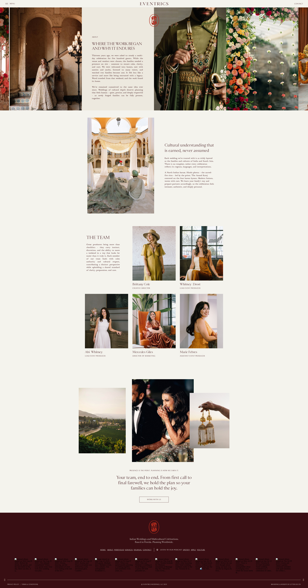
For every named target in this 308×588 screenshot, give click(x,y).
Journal (138, 550)
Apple (193, 550)
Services (129, 550)
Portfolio (119, 550)
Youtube (201, 550)
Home (103, 550)
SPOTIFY (186, 550)
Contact (147, 550)
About (110, 550)
